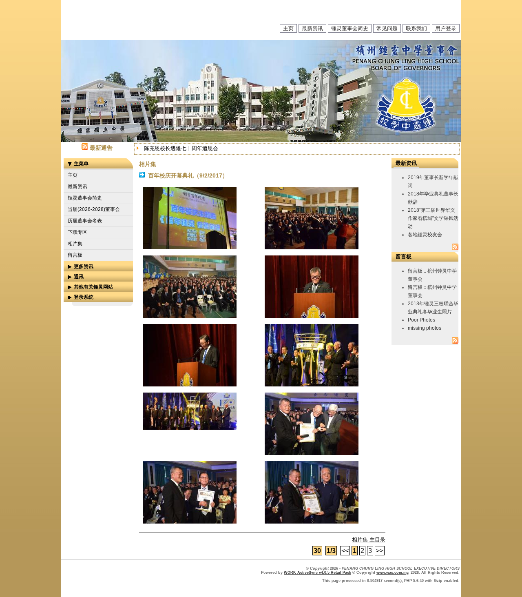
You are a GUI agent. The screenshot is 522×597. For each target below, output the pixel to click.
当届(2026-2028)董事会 (94, 209)
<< (345, 550)
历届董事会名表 (85, 221)
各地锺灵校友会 (425, 234)
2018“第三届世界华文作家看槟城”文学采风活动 (433, 218)
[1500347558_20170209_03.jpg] (190, 316)
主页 (288, 28)
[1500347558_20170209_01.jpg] (190, 247)
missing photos (424, 328)
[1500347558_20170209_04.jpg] (311, 316)
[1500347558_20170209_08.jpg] (311, 453)
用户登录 (445, 28)
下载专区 (77, 232)
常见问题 (387, 28)
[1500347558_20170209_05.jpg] (190, 385)
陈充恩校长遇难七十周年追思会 (181, 148)
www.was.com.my (392, 572)
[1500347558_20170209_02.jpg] (311, 247)
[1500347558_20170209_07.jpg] (190, 428)
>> (379, 550)
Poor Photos (421, 320)
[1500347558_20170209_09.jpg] (190, 522)
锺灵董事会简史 (349, 28)
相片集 (75, 243)
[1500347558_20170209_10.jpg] (311, 522)
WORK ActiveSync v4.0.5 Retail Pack (317, 572)
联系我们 (416, 28)
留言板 (75, 255)
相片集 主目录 (368, 540)
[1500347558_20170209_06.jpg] (311, 385)
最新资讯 (312, 28)
